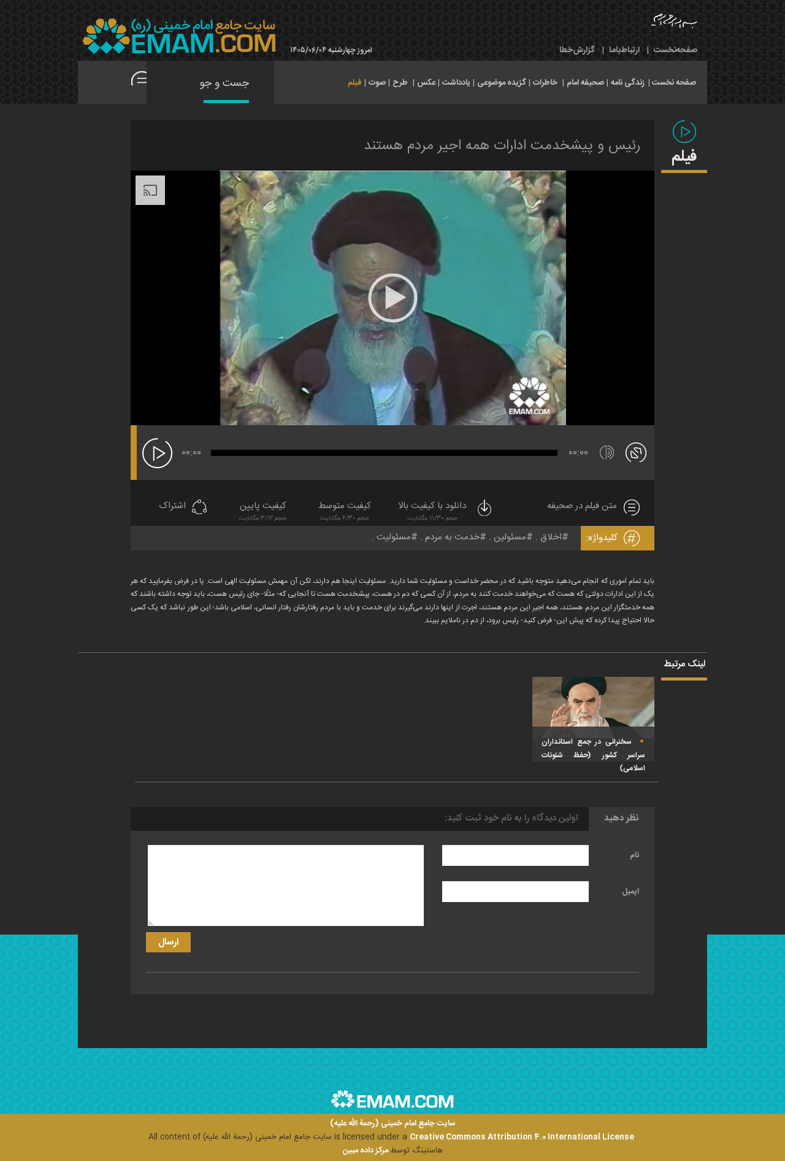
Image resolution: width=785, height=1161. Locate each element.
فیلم (355, 83)
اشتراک (172, 507)
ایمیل (630, 891)
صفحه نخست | (672, 82)
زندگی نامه (628, 83)
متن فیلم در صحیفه (582, 507)
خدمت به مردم (452, 537)
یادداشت (456, 83)
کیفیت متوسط (344, 512)
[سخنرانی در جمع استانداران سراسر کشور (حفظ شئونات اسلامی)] (593, 707)
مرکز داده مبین (365, 1150)
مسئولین (510, 537)
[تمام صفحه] (636, 451)
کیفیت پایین (262, 512)
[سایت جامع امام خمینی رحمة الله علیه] (179, 36)
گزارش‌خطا (577, 50)
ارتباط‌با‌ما (624, 50)
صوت (377, 83)
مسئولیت (394, 537)
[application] (392, 298)
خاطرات (545, 83)
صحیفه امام (585, 83)
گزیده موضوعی (501, 83)
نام (634, 855)
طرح (400, 83)
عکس (426, 83)
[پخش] (157, 453)
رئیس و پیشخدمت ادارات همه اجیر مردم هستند (502, 146)
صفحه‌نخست (675, 50)
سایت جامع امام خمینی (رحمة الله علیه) (393, 1123)
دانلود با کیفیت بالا (432, 512)
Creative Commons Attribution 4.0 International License (522, 1137)
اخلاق (551, 537)
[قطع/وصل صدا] (607, 453)
